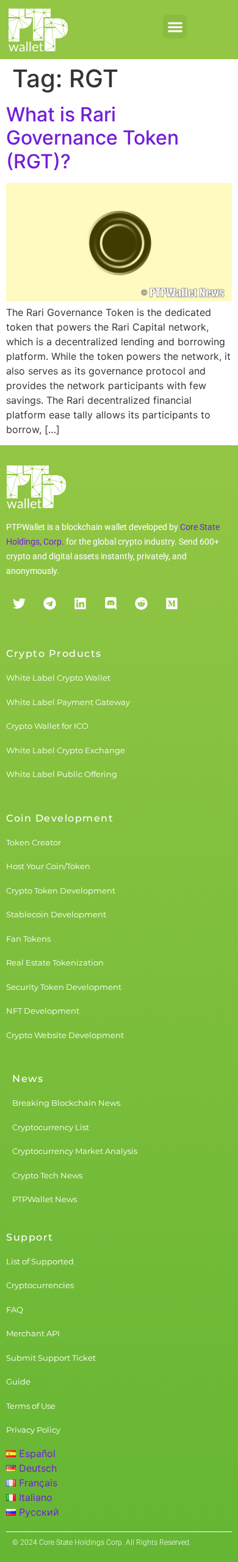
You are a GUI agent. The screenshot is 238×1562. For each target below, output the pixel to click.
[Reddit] (141, 603)
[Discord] (110, 603)
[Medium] (171, 603)
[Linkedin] (80, 603)
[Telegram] (49, 603)
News (27, 1078)
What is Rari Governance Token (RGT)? (92, 137)
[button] (175, 26)
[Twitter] (19, 603)
